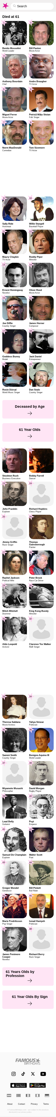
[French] (28, 1095)
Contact (21, 1104)
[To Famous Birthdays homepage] (5, 6)
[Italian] (37, 1095)
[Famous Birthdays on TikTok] (21, 1073)
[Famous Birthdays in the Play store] (37, 1085)
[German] (47, 1095)
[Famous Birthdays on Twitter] (31, 1073)
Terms (46, 1104)
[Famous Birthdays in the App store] (18, 1085)
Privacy (34, 1104)
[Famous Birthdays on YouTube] (42, 1074)
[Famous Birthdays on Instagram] (12, 1073)
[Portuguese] (18, 1095)
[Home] (28, 1061)
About (9, 1104)
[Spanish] (9, 1095)
